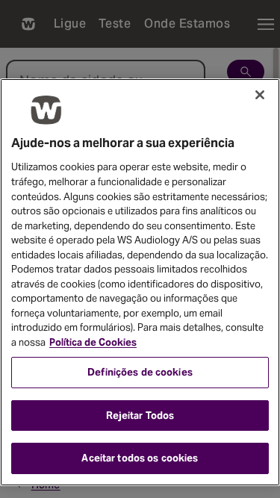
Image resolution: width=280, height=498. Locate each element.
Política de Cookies (93, 342)
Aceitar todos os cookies (139, 458)
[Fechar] (259, 94)
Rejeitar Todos (140, 415)
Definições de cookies (140, 372)
